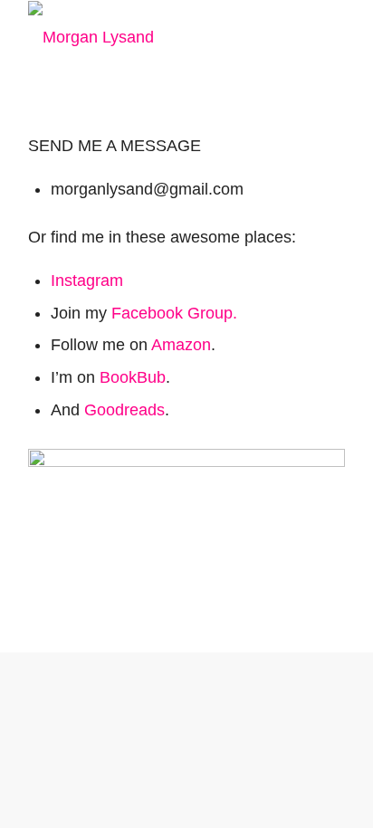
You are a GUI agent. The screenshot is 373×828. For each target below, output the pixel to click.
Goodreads (124, 410)
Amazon (181, 345)
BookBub (133, 377)
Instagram (87, 280)
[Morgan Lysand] (155, 37)
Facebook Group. (174, 313)
